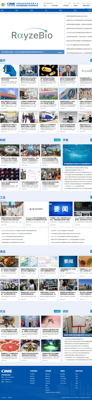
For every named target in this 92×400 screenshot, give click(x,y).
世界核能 (65, 5)
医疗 (2, 10)
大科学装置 (63, 378)
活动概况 (32, 374)
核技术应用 (86, 5)
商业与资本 (63, 383)
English (78, 3)
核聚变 (76, 5)
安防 (90, 10)
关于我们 (4, 397)
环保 (31, 10)
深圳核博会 (55, 5)
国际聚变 (62, 376)
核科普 (47, 388)
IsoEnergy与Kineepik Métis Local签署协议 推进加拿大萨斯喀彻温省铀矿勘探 (19, 230)
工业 (46, 10)
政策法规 (47, 378)
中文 (74, 3)
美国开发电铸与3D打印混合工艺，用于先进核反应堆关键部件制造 (17, 233)
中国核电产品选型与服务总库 (52, 392)
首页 (45, 5)
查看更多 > (57, 140)
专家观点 (47, 383)
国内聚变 (62, 374)
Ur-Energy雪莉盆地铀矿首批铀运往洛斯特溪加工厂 (13, 236)
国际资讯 (47, 376)
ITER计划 (62, 381)
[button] (58, 52)
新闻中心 (32, 376)
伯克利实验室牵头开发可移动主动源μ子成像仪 (12, 239)
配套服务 (32, 378)
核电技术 (47, 390)
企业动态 (47, 381)
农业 (75, 10)
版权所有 (10, 397)
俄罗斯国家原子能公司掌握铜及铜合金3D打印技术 (13, 242)
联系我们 (32, 383)
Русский (88, 3)
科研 (16, 10)
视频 (46, 385)
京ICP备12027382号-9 (85, 397)
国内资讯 (47, 374)
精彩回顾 (32, 381)
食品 (60, 10)
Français (83, 3)
